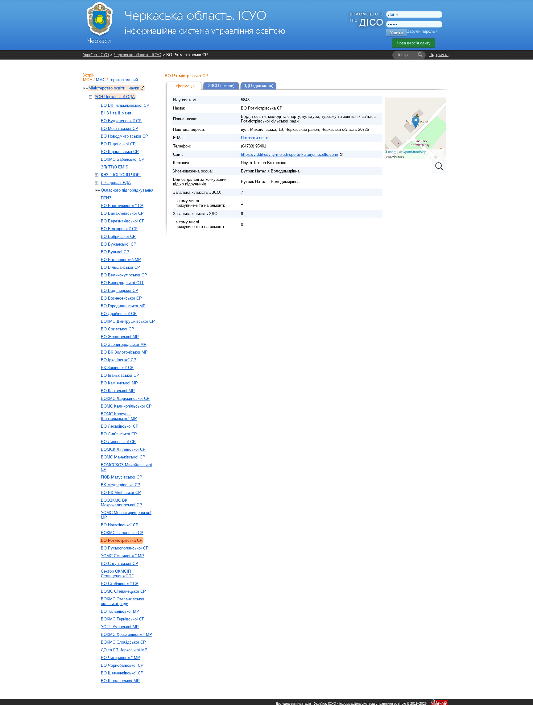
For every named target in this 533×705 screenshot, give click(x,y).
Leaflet (391, 151)
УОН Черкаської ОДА (115, 96)
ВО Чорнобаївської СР (122, 665)
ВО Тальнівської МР (120, 611)
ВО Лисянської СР (118, 441)
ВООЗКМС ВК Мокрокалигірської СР (121, 502)
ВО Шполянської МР (120, 680)
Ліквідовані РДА (116, 182)
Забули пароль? (422, 31)
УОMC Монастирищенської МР (126, 515)
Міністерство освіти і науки (114, 88)
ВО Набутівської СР (119, 525)
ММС (100, 79)
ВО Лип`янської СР (119, 434)
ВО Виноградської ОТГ (122, 282)
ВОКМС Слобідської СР (123, 642)
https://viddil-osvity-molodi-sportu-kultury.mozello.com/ (289, 154)
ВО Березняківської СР (123, 221)
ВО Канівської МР (118, 390)
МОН (87, 79)
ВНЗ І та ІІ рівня (116, 113)
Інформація (184, 86)
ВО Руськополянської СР (125, 548)
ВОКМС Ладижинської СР (125, 398)
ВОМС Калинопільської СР (126, 406)
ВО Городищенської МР (123, 306)
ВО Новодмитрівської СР (124, 136)
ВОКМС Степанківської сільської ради (122, 601)
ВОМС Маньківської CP (123, 457)
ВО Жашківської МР (120, 336)
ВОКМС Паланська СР (122, 532)
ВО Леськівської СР (119, 426)
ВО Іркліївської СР (118, 360)
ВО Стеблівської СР (119, 583)
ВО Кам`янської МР (119, 383)
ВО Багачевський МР (121, 259)
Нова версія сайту (414, 43)
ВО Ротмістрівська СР (122, 540)
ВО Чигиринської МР (120, 657)
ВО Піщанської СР (118, 144)
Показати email (255, 137)
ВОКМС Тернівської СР (123, 619)
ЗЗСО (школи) (221, 85)
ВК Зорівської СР (117, 367)
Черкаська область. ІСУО (137, 54)
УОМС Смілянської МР (122, 556)
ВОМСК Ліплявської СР (123, 449)
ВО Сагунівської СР (119, 563)
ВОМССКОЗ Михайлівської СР (126, 467)
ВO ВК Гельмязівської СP (125, 105)
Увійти (396, 32)
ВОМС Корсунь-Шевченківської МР (119, 416)
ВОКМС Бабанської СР (122, 159)
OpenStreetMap (414, 151)
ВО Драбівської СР (119, 313)
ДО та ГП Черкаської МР (124, 650)
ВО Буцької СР (115, 252)
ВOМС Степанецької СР (123, 591)
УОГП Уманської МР (120, 626)
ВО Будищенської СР (121, 120)
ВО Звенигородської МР (124, 344)
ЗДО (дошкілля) (258, 85)
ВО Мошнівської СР (119, 128)
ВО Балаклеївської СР (122, 213)
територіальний (123, 79)
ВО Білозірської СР (119, 228)
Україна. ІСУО (96, 54)
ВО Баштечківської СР (122, 205)
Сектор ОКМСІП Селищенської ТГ (117, 573)
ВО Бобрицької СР (118, 236)
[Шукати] (420, 55)
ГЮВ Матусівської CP (121, 477)
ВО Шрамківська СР (120, 151)
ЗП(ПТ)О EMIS (114, 167)
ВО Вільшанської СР (120, 267)
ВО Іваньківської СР (120, 375)
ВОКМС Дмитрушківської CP (128, 321)
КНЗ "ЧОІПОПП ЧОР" (121, 174)
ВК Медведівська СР (120, 485)
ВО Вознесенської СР (121, 298)
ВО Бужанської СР (118, 244)
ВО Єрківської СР (117, 329)
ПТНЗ (106, 198)
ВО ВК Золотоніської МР (124, 352)
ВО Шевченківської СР (122, 673)
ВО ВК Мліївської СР (121, 492)
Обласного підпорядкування (127, 190)
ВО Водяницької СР (119, 290)
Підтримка (438, 54)
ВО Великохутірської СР (124, 275)
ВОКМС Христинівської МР (126, 634)
